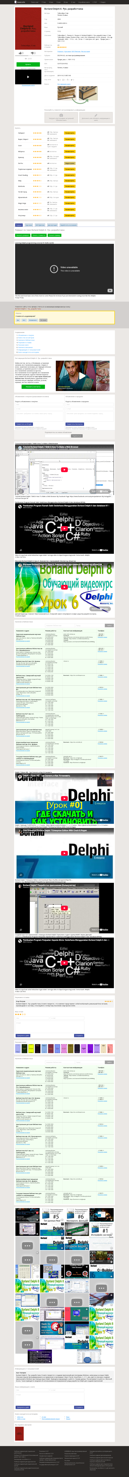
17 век (44, 2)
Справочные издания (45, 1456)
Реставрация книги (63, 84)
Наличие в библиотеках (26, 340)
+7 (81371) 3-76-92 (103, 756)
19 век (58, 2)
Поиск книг (34, 2)
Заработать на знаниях (68, 225)
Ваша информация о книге (25, 1387)
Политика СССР (43, 1451)
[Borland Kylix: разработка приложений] (57, 1049)
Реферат (60, 51)
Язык (67, 1417)
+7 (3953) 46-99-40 (103, 729)
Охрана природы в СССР (71, 1456)
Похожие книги (23, 345)
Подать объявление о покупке (26, 401)
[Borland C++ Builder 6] (44, 1049)
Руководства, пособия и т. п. (22, 1459)
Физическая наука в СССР (72, 1458)
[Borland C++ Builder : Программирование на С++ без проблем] (97, 1049)
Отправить (79, 1035)
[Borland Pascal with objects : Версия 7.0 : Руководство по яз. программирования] (110, 1049)
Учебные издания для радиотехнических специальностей (26, 1469)
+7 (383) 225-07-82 (103, 699)
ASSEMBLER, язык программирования (75, 1451)
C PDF (95, 2)
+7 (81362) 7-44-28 (103, 742)
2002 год (20, 1417)
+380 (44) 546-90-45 (103, 648)
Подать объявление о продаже (77, 401)
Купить (28, 64)
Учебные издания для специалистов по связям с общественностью (51, 1459)
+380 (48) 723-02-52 (103, 634)
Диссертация (85, 51)
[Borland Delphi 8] (103, 1049)
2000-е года (21, 1419)
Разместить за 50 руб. (24, 424)
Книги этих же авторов (26, 338)
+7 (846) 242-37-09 (103, 675)
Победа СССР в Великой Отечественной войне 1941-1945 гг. (26, 1456)
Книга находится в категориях (28, 352)
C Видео (103, 2)
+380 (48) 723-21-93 (103, 635)
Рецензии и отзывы (24, 342)
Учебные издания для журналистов (24, 1462)
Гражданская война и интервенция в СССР (101, 1452)
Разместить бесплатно (75, 424)
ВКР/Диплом (76, 51)
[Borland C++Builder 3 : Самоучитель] (77, 1049)
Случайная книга (84, 2)
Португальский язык (70, 1453)
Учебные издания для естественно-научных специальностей (100, 1461)
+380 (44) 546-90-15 (103, 650)
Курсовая (67, 51)
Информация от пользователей (29, 350)
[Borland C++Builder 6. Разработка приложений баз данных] (31, 1049)
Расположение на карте (23, 641)
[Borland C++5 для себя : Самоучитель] (37, 1049)
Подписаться (76, 436)
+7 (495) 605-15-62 (102, 662)
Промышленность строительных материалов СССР (74, 1463)
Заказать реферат (22, 235)
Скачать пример (54, 235)
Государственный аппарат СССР (48, 1464)
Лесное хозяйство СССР (46, 1453)
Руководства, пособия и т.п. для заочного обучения (102, 1469)
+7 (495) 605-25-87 (103, 661)
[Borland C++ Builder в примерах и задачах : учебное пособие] (24, 1049)
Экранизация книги (28, 85)
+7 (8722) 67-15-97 (103, 687)
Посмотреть (69, 133)
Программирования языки (51, 1419)
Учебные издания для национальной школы (25, 1465)
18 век (51, 2)
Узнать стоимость (39, 235)
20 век (66, 2)
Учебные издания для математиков (100, 1455)
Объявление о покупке (26, 335)
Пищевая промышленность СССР (49, 1462)
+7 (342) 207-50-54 (103, 713)
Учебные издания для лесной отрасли (101, 1458)
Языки (68, 1419)
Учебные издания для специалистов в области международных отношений (101, 1465)
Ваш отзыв (19, 1012)
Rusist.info (21, 2)
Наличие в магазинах (25, 347)
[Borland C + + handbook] (51, 1049)
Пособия (67, 1460)
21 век (73, 2)
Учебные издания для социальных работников (24, 1452)
